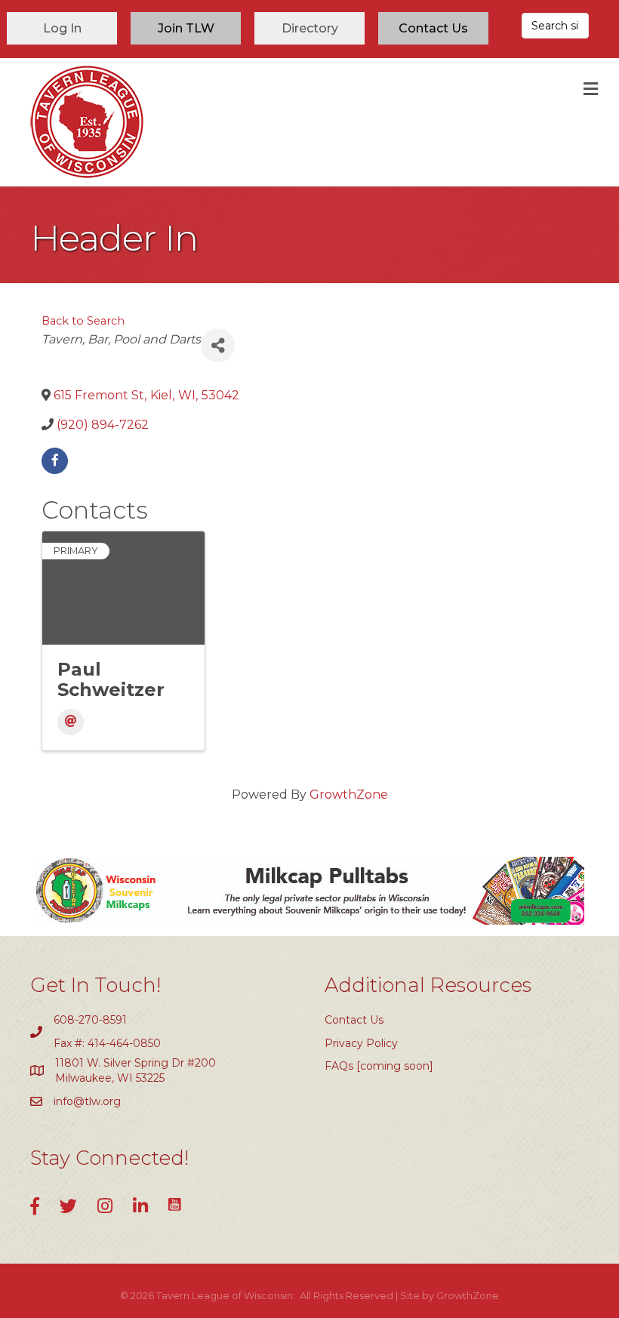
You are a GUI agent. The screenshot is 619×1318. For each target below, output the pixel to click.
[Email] (70, 722)
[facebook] (55, 461)
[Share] (218, 345)
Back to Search (83, 321)
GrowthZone (349, 794)
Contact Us (354, 1020)
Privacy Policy (361, 1043)
